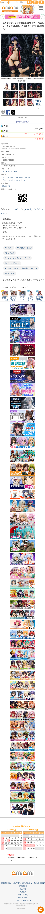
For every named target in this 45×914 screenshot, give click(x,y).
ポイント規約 (23, 895)
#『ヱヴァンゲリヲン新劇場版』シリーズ (21, 268)
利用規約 (23, 892)
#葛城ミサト (9, 273)
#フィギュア (9, 253)
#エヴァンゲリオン (12, 263)
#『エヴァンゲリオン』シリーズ (17, 258)
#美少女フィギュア (24, 248)
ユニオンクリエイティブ (11, 172)
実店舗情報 (23, 886)
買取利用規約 (23, 897)
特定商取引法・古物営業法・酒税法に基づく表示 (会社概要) (23, 883)
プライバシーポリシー (23, 900)
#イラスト (9, 248)
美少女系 (28, 209)
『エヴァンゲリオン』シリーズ (13, 180)
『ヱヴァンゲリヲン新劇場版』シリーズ (17, 177)
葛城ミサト (6, 186)
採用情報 (23, 889)
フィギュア (17, 209)
